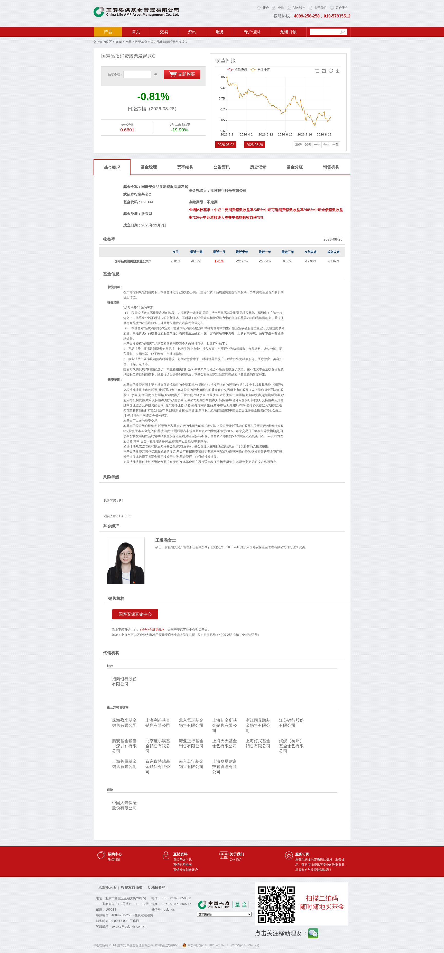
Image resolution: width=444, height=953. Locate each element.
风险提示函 (107, 887)
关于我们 (320, 8)
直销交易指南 (182, 864)
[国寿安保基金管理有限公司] (136, 18)
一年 (317, 144)
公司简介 (236, 859)
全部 (335, 144)
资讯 (192, 32)
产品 (108, 32)
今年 (326, 144)
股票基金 (141, 42)
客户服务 (342, 8)
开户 (266, 8)
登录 (281, 8)
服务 (220, 32)
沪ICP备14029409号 (245, 945)
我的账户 (299, 8)
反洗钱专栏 (156, 887)
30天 (298, 144)
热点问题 (114, 859)
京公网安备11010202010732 (208, 945)
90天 (307, 144)
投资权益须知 (132, 887)
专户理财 (252, 32)
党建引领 (288, 32)
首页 (136, 32)
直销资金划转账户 (185, 870)
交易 (164, 32)
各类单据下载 (182, 859)
